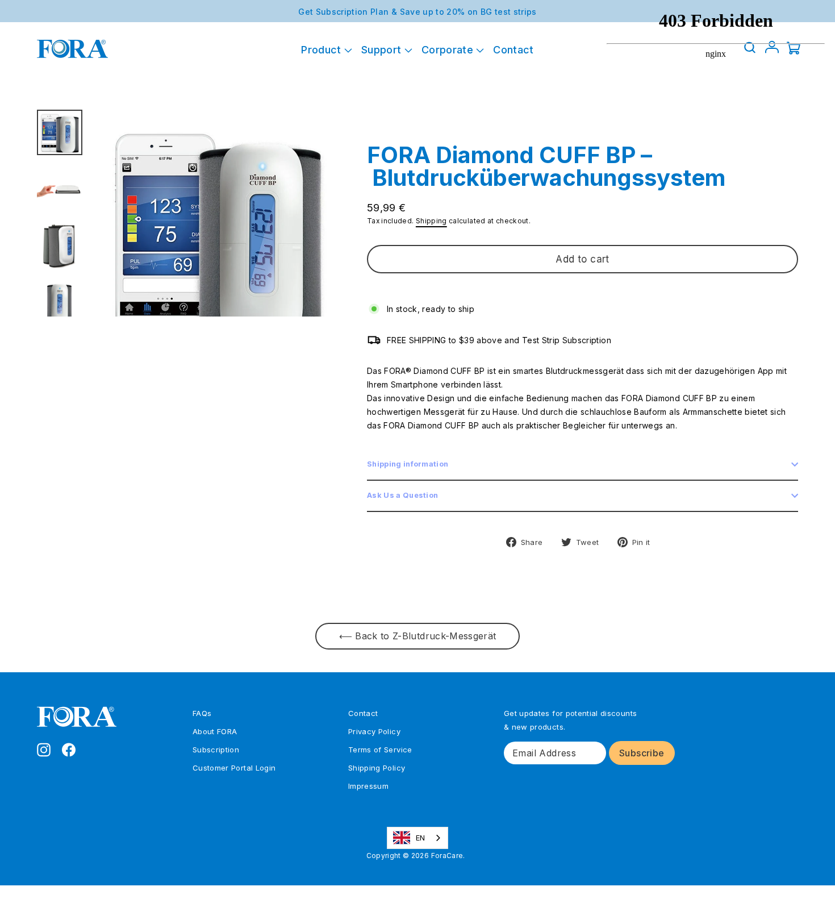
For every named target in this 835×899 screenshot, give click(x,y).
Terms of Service (380, 749)
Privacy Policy (374, 731)
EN (420, 837)
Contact (513, 50)
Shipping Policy (376, 767)
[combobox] (418, 838)
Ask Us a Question (402, 495)
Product (322, 50)
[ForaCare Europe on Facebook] (69, 749)
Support (382, 50)
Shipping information (407, 464)
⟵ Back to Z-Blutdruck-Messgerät (417, 636)
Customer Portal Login (234, 767)
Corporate (449, 50)
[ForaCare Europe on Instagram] (44, 749)
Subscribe (642, 753)
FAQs (202, 713)
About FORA (215, 731)
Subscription (216, 749)
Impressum (368, 785)
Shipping (431, 221)
